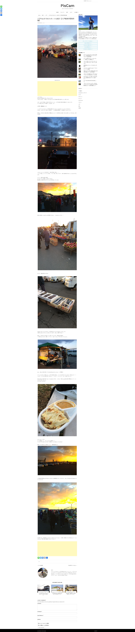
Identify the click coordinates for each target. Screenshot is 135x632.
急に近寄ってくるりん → (73, 565)
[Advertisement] (57, 88)
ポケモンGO (81, 100)
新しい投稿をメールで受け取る (43, 625)
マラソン (80, 102)
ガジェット (80, 96)
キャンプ (62, 12)
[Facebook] (1, 11)
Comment (39, 603)
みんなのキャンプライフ (83, 92)
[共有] (1, 15)
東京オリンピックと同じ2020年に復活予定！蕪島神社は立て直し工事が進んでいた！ (57, 593)
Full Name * (39, 611)
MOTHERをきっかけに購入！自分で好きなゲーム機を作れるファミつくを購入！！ (90, 77)
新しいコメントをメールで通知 (43, 623)
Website (39, 619)
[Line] (1, 6)
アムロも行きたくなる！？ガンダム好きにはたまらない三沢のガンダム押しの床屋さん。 (43, 593)
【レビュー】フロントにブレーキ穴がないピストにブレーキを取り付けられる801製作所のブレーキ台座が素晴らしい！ (90, 84)
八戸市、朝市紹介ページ (42, 106)
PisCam (67, 5)
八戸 (39, 561)
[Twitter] (1, 9)
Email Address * (40, 615)
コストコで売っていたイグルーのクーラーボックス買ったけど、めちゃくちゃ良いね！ (90, 62)
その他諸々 (76, 12)
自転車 (57, 12)
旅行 (67, 12)
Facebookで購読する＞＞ (88, 45)
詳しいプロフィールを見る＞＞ (88, 41)
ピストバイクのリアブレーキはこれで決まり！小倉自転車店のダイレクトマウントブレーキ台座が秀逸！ (90, 55)
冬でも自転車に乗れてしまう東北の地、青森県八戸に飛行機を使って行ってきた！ (71, 593)
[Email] (1, 13)
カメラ (71, 12)
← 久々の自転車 (40, 565)
